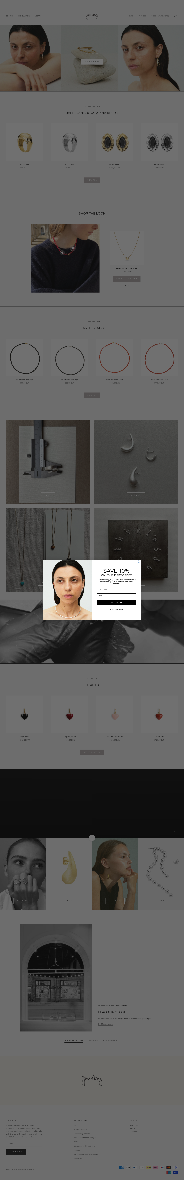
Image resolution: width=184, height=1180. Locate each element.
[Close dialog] (139, 561)
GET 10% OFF (116, 602)
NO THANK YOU (116, 610)
